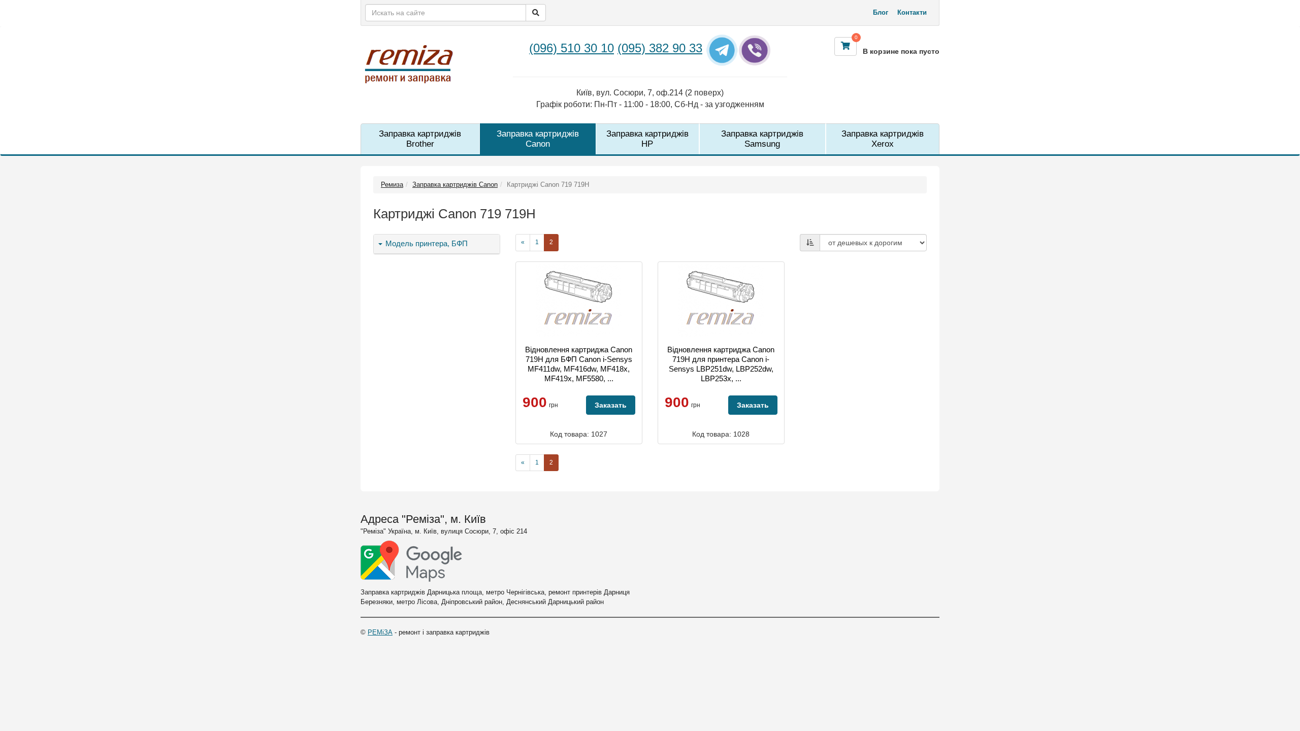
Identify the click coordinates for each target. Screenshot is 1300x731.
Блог (880, 12)
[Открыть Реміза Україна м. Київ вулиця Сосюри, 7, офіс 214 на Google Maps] (411, 561)
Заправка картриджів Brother (420, 139)
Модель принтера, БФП (425, 244)
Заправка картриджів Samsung (762, 139)
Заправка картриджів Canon (538, 139)
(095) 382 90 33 (660, 48)
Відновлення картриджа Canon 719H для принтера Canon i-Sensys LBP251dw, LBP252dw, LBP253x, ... (720, 364)
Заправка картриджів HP (647, 139)
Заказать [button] (611, 405)
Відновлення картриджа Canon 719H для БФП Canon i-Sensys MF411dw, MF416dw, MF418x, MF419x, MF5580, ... (578, 364)
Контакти (912, 12)
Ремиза (392, 184)
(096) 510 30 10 (571, 48)
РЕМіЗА (380, 632)
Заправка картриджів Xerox (882, 139)
